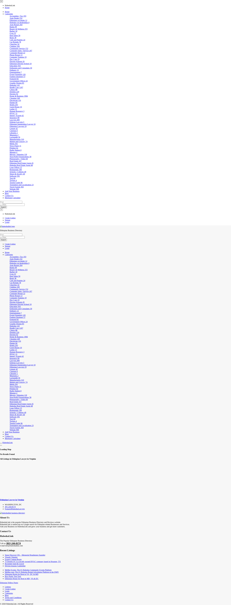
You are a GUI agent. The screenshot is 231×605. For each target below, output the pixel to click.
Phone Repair (16, 55)
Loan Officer (16, 167)
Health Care (16, 87)
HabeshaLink (7, 443)
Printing (14, 148)
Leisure (14, 129)
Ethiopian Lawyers (18, 126)
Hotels (14, 105)
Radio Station (15, 150)
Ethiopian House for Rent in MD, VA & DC (21, 579)
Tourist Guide (16, 183)
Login (7, 222)
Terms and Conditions (13, 598)
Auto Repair (16, 25)
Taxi (12, 178)
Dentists (14, 92)
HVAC (13, 113)
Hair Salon (15, 35)
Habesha (15, 85)
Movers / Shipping (18, 154)
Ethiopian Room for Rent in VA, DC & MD (21, 574)
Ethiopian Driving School (21, 64)
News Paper (15, 146)
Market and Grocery (18, 141)
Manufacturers (17, 139)
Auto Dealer (16, 18)
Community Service (19, 48)
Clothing (15, 46)
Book (13, 38)
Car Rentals (15, 42)
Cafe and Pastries (17, 40)
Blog (7, 193)
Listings (8, 587)
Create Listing (10, 218)
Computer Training (18, 57)
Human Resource (17, 111)
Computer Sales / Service (21, 51)
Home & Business (19, 96)
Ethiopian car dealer (18, 20)
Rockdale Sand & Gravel (14, 564)
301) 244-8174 (13, 543)
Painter (13, 103)
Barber (13, 31)
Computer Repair (17, 53)
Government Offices (19, 81)
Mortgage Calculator (12, 198)
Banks (13, 27)
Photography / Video (19, 159)
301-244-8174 (10, 507)
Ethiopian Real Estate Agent (21, 163)
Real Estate (16, 161)
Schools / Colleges (18, 172)
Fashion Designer (17, 77)
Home (7, 8)
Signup (7, 220)
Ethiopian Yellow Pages (9, 583)
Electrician (15, 100)
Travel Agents (17, 187)
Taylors (13, 180)
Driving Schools (17, 61)
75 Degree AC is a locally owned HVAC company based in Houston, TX (33, 562)
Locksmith (15, 137)
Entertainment (16, 72)
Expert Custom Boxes (13, 559)
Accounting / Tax (18, 16)
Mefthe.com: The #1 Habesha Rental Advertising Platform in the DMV (32, 572)
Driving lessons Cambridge (15, 566)
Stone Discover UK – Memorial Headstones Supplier (25, 555)
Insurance (14, 118)
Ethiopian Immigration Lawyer (22, 124)
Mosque (13, 152)
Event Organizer (18, 74)
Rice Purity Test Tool (13, 576)
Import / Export (17, 116)
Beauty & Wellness (19, 29)
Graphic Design (17, 83)
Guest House (16, 107)
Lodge (13, 109)
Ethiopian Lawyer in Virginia (12, 500)
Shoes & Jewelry (17, 174)
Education (15, 66)
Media (14, 144)
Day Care (14, 59)
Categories (9, 14)
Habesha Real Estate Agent (21, 165)
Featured (14, 79)
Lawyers (15, 120)
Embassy (14, 70)
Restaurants (16, 170)
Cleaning (15, 98)
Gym (13, 33)
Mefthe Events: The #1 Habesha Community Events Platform (28, 570)
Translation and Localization (22, 185)
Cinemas (14, 131)
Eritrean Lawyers (17, 122)
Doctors (14, 94)
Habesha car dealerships (19, 23)
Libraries (14, 133)
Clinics (13, 90)
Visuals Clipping (11, 557)
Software (15, 176)
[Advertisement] (115, 479)
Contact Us (9, 196)
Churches (14, 44)
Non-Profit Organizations (20, 157)
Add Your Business (12, 191)
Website (14, 189)
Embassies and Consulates (21, 68)
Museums (14, 135)
